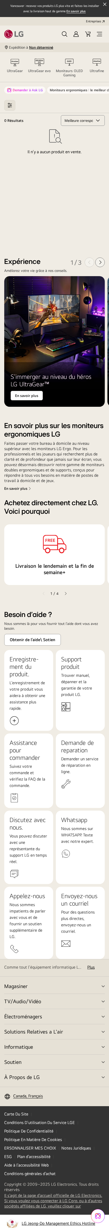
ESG (8, 1156)
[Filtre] (9, 105)
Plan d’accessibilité (34, 1156)
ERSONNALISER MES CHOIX (30, 1148)
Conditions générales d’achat (30, 1173)
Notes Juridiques (76, 1148)
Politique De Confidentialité (28, 1131)
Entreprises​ (93, 21)
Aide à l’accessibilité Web (26, 1165)
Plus (91, 967)
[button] (64, 34)
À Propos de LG (22, 1077)
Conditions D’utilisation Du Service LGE (39, 1122)
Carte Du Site (16, 1114)
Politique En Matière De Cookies (33, 1139)
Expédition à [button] (31, 47)
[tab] (14, 67)
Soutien (12, 1062)
